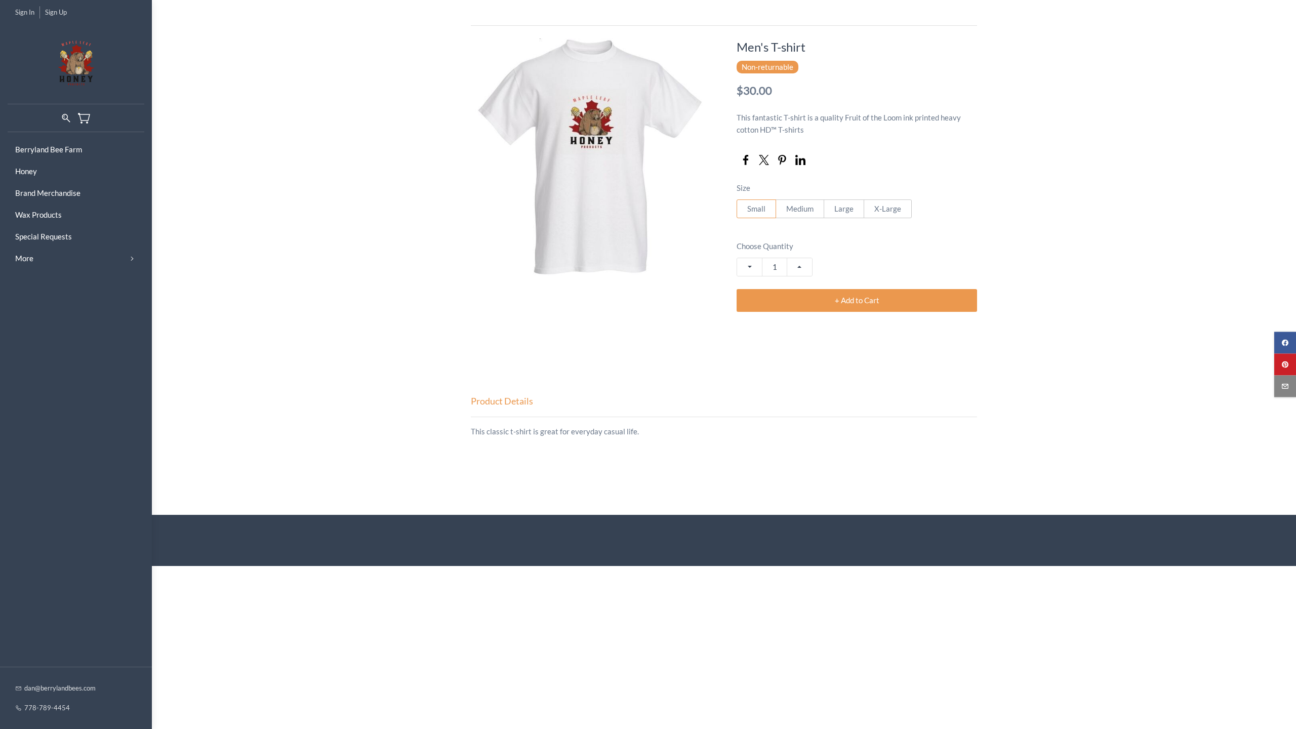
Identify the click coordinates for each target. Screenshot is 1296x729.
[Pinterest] (782, 160)
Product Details (502, 401)
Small (756, 208)
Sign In (24, 12)
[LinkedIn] (800, 160)
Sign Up (56, 12)
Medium (800, 208)
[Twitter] (764, 160)
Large (844, 208)
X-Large (887, 208)
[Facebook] (745, 160)
